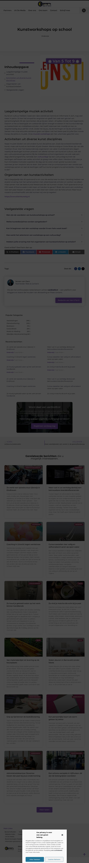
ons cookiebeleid (56, 850)
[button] (62, 835)
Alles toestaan (35, 859)
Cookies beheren (54, 859)
